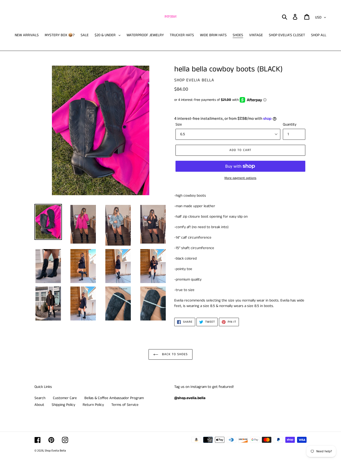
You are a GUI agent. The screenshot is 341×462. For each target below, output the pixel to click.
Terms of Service (125, 404)
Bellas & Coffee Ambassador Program (114, 398)
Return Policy (93, 404)
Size (178, 124)
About (39, 404)
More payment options (240, 178)
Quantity (289, 124)
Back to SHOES (174, 354)
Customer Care (65, 398)
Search (39, 398)
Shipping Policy (63, 404)
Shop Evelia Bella (55, 451)
